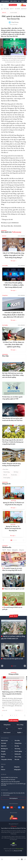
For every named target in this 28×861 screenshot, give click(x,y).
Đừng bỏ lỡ (6, 484)
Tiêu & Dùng (13, 1)
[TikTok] (15, 805)
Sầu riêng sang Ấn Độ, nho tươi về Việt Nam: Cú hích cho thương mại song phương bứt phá (12, 442)
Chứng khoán (5, 1)
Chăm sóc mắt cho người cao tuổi (14, 588)
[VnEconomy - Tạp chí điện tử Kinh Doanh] (13, 718)
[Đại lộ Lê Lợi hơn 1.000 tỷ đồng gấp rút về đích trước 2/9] (13, 626)
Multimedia (6, 547)
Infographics (15, 549)
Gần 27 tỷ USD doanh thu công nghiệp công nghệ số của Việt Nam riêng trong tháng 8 (13, 255)
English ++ (20, 731)
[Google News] (22, 859)
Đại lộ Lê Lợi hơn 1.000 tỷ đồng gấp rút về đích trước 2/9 (13, 637)
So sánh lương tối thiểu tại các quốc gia (12, 607)
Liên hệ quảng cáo (13, 796)
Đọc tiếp (5, 356)
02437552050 (6, 793)
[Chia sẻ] (25, 859)
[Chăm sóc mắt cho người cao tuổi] (12, 649)
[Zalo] (19, 805)
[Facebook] (4, 805)
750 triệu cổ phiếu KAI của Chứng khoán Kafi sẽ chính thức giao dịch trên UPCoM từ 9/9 (13, 315)
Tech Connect (7, 731)
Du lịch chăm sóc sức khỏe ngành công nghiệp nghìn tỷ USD (12, 398)
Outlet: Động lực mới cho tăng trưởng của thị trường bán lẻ (11, 464)
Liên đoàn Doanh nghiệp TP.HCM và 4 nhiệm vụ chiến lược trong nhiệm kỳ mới (13, 285)
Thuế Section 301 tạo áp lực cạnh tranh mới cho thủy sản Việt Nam (12, 419)
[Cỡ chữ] (18, 859)
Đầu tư (12, 8)
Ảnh (2, 765)
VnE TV (22, 1)
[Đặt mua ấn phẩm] (23, 4)
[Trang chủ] (2, 9)
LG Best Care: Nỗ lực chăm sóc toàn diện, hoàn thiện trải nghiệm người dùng (13, 345)
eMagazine (21, 549)
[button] (11, 539)
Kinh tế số (24, 8)
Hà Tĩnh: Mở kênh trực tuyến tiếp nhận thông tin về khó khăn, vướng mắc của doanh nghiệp (13, 375)
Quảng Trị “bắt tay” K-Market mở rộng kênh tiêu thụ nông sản (12, 528)
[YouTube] (11, 805)
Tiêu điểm (6, 8)
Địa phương (13, 500)
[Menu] (2, 859)
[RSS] (23, 805)
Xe (19, 1)
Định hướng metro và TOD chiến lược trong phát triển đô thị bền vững (12, 692)
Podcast (9, 549)
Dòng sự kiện (13, 673)
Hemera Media (19, 847)
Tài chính (17, 8)
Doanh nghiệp (5, 265)
